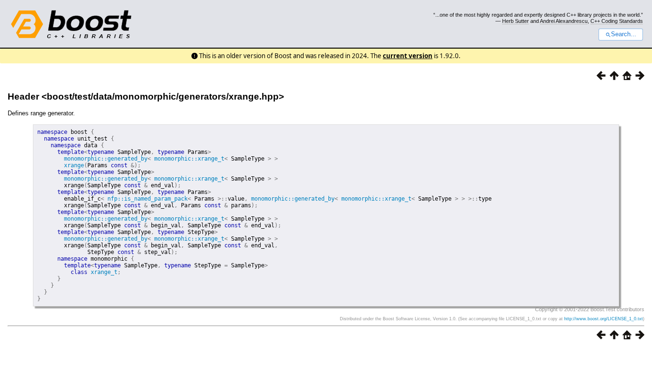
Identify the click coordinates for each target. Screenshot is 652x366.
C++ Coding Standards (616, 21)
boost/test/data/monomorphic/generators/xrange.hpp (163, 97)
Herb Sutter (515, 21)
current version (407, 55)
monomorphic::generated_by (105, 158)
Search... (623, 34)
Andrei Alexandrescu (564, 21)
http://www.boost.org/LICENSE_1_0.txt (603, 318)
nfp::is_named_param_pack (147, 198)
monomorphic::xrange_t (189, 158)
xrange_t (104, 272)
